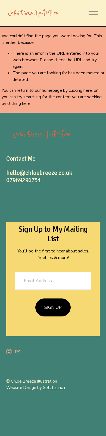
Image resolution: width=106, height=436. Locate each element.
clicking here (80, 90)
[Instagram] (9, 351)
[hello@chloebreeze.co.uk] (17, 351)
